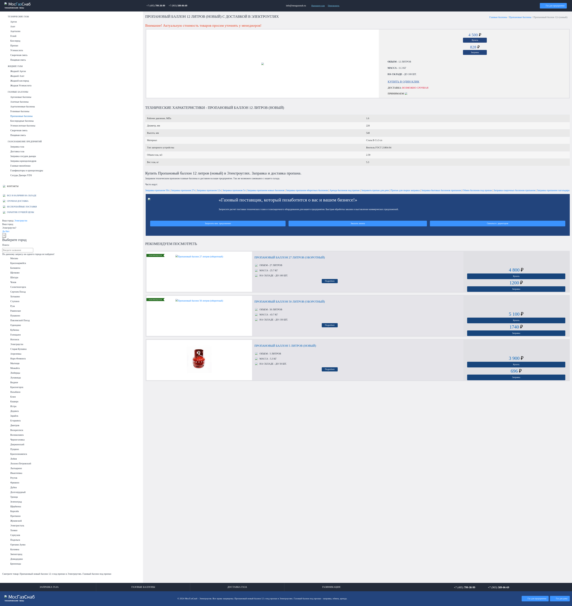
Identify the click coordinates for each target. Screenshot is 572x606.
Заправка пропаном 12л (209, 190)
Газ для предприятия (555, 5)
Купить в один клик (403, 81)
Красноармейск (18, 263)
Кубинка (14, 330)
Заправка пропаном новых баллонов (265, 190)
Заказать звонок (358, 223)
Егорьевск (15, 420)
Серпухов (15, 535)
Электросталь (17, 525)
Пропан (14, 45)
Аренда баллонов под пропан (344, 190)
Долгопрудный (18, 492)
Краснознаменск (18, 454)
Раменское (15, 311)
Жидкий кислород (19, 80)
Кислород (15, 41)
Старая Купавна (18, 349)
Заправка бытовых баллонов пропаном (441, 190)
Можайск (15, 368)
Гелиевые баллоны (19, 111)
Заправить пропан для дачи (375, 190)
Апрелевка (15, 354)
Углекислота (16, 50)
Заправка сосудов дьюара (23, 156)
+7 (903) (178, 5)
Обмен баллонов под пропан (477, 190)
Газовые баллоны (18, 92)
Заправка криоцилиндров (23, 161)
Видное (14, 382)
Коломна (14, 549)
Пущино (14, 449)
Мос (19, 598)
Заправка (475, 52)
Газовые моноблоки (20, 165)
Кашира (14, 401)
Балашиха (15, 268)
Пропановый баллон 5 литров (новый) (285, 345)
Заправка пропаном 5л (234, 190)
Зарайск (14, 416)
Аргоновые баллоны (20, 97)
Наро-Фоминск (18, 358)
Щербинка (15, 506)
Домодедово (16, 559)
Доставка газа (17, 151)
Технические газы (18, 16)
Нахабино (15, 392)
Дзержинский (17, 444)
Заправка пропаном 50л (157, 190)
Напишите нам (318, 6)
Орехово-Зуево (17, 544)
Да (3, 231)
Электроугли (20, 220)
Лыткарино (16, 468)
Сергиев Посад (18, 291)
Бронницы (15, 563)
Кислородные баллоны (22, 121)
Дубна (13, 487)
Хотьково (15, 296)
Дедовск (14, 411)
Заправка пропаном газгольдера (553, 190)
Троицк (14, 497)
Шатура (14, 277)
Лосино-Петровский (20, 463)
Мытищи (15, 363)
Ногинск (14, 339)
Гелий (13, 36)
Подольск (15, 540)
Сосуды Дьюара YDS (21, 175)
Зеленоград (16, 501)
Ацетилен (15, 31)
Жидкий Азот (17, 76)
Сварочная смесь (18, 55)
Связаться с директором (497, 223)
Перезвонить (333, 6)
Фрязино (14, 482)
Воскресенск (16, 430)
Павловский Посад (20, 320)
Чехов (13, 282)
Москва (14, 258)
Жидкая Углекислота (20, 85)
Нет (7, 231)
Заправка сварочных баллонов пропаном (514, 190)
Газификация (331, 587)
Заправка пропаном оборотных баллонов (307, 190)
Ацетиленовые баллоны (22, 106)
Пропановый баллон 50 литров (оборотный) (289, 301)
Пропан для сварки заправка (405, 190)
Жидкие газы (15, 66)
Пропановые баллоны (21, 116)
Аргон (13, 21)
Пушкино (15, 315)
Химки (13, 530)
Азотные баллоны (19, 102)
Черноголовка (17, 439)
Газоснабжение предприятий (25, 141)
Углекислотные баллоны (22, 125)
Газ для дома (561, 598)
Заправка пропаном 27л (183, 190)
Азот (12, 26)
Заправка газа (17, 146)
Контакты (12, 186)
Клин (13, 396)
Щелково (15, 272)
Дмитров (14, 425)
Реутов (13, 478)
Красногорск (16, 387)
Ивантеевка (16, 473)
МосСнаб (17, 6)
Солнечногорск (18, 287)
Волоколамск (17, 435)
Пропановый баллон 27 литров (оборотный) (289, 257)
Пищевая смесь (18, 60)
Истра (13, 406)
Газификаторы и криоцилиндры (26, 170)
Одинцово (15, 325)
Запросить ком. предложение (218, 223)
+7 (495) (155, 5)
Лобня (13, 458)
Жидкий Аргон (18, 71)
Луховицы (15, 377)
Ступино (14, 301)
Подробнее (330, 281)
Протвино (15, 516)
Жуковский (16, 521)
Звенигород (16, 554)
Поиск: (5, 245)
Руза (12, 306)
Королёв (14, 511)
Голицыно (15, 334)
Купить (475, 40)
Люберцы (15, 373)
